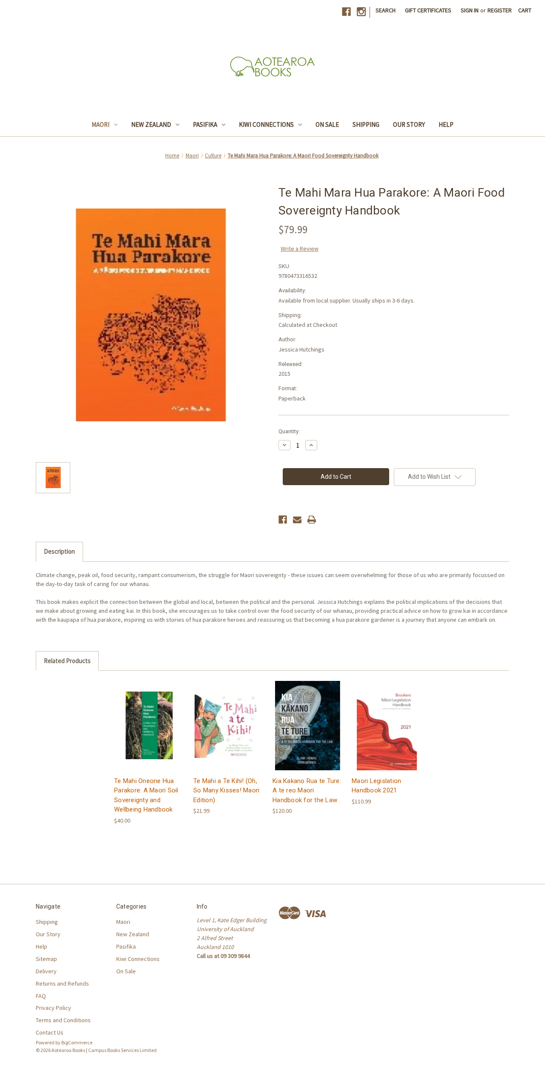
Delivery (46, 971)
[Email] (297, 520)
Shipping (366, 124)
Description (59, 551)
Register (500, 10)
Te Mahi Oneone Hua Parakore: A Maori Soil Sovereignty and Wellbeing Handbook (146, 795)
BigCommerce (76, 1042)
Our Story (409, 124)
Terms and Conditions (63, 1020)
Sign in (470, 10)
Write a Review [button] (299, 248)
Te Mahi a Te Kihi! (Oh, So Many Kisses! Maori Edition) (226, 790)
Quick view (148, 718)
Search (386, 10)
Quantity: (289, 431)
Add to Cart (149, 732)
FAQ (41, 996)
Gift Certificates (428, 10)
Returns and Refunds (62, 983)
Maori (100, 124)
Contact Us (49, 1032)
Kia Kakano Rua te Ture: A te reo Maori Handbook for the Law (306, 790)
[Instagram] (361, 11)
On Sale (327, 124)
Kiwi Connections (266, 124)
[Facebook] (346, 11)
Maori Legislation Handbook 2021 (376, 786)
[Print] (311, 520)
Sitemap (46, 959)
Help (446, 124)
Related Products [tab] (67, 661)
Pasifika (205, 124)
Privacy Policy (53, 1008)
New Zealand (151, 124)
